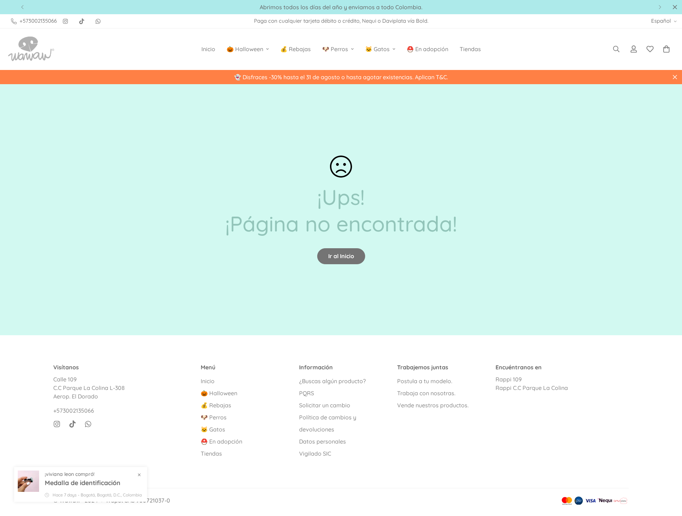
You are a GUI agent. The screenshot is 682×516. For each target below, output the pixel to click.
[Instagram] (65, 21)
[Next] (660, 7)
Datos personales (322, 441)
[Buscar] (616, 49)
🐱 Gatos (377, 49)
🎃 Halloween (245, 49)
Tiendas (470, 49)
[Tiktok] (82, 21)
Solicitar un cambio (324, 405)
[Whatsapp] (98, 21)
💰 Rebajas (295, 49)
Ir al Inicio (341, 256)
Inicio (208, 49)
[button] (666, 49)
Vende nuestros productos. (433, 405)
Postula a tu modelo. (424, 381)
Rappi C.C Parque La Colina (532, 387)
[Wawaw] (31, 49)
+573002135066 (73, 410)
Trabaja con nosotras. (426, 393)
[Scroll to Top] (668, 477)
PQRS (306, 393)
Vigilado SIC (315, 453)
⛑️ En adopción (427, 49)
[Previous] (22, 7)
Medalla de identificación (82, 483)
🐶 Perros (335, 49)
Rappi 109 (509, 379)
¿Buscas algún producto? (332, 381)
